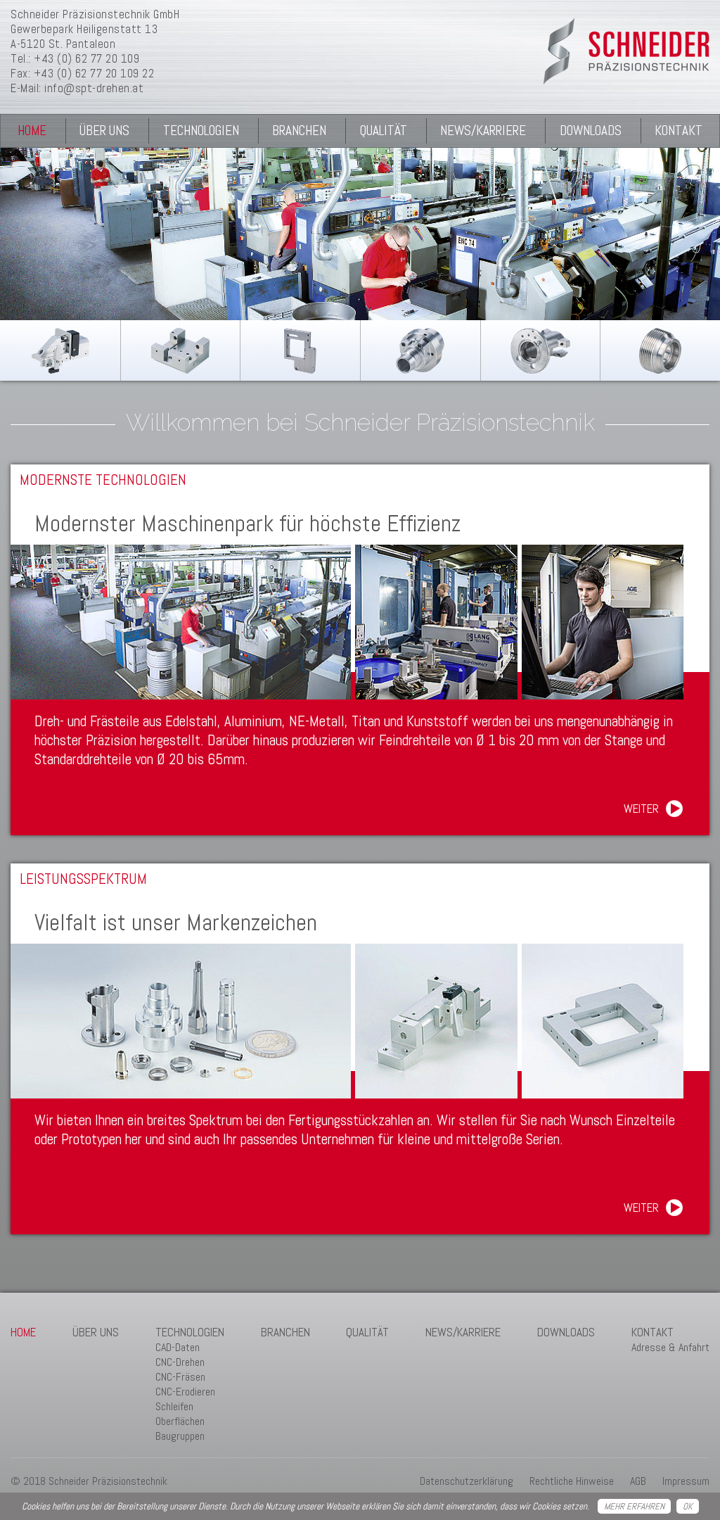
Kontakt (678, 130)
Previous (27, 238)
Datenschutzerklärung (466, 1481)
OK (688, 1506)
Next (692, 238)
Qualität (383, 130)
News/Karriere (483, 130)
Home (32, 130)
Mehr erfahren (634, 1506)
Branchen (299, 130)
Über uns (104, 130)
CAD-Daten (177, 1347)
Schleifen (174, 1406)
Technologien (201, 130)
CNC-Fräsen (180, 1376)
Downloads (591, 130)
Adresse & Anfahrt (670, 1347)
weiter (641, 808)
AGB (638, 1481)
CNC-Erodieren (185, 1391)
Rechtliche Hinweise (571, 1481)
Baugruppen (180, 1436)
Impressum (685, 1481)
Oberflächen (180, 1421)
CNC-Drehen (180, 1362)
